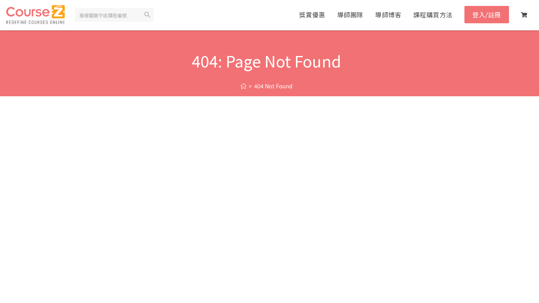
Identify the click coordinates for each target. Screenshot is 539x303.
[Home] (243, 86)
